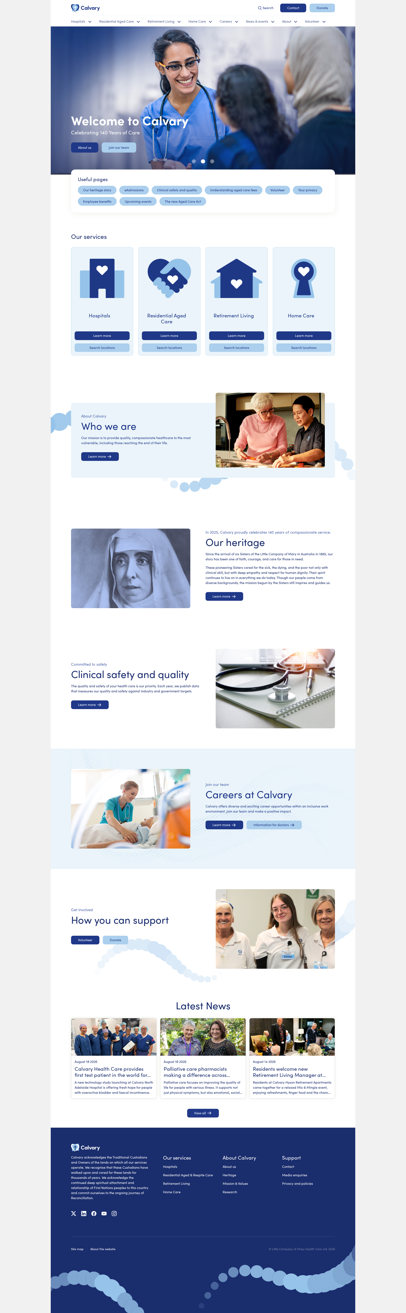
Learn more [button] (102, 335)
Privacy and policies (297, 1183)
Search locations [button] (102, 347)
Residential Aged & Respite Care (188, 1175)
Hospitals (170, 1166)
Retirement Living (176, 1183)
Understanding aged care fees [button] (233, 190)
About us (229, 1166)
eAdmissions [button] (134, 190)
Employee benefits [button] (97, 201)
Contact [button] (293, 8)
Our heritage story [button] (97, 190)
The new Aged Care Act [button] (183, 201)
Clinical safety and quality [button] (177, 190)
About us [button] (84, 147)
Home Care (172, 1192)
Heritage (229, 1175)
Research (230, 1192)
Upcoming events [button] (138, 201)
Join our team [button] (119, 147)
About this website (102, 1249)
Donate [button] (322, 8)
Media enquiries (294, 1175)
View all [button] (200, 1113)
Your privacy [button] (307, 190)
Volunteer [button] (277, 190)
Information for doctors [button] (271, 825)
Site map (77, 1249)
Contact (288, 1166)
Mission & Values (235, 1183)
